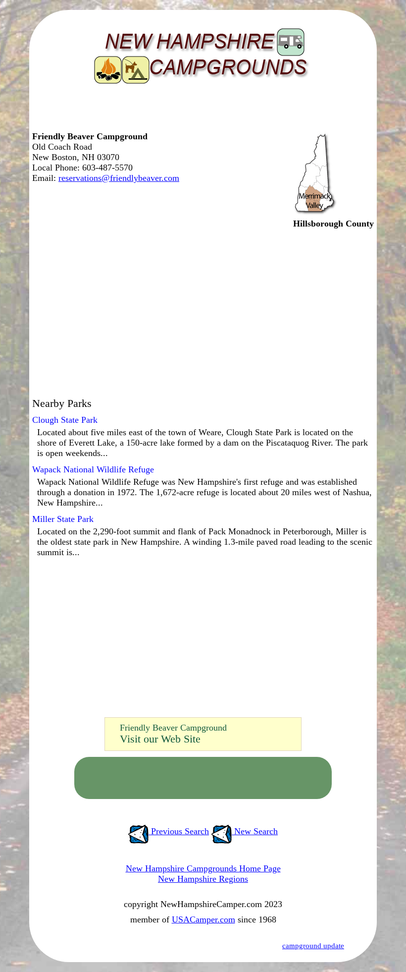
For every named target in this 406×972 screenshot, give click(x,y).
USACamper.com (203, 919)
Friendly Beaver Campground (173, 728)
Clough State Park (65, 420)
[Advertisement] (200, 111)
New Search (255, 831)
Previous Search (179, 831)
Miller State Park (63, 519)
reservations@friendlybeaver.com (118, 178)
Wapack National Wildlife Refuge (93, 469)
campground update (313, 946)
